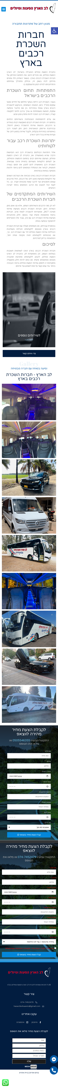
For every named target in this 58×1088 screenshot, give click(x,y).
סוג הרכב (47, 823)
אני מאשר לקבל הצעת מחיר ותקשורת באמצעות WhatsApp (29, 948)
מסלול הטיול (46, 802)
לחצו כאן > (29, 340)
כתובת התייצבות (45, 792)
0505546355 (21, 740)
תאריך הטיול (46, 772)
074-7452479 (27, 857)
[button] (54, 30)
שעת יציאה (47, 782)
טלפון (48, 761)
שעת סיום (47, 812)
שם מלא (48, 751)
